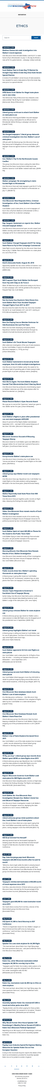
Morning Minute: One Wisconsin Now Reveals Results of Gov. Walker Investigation (20, 552)
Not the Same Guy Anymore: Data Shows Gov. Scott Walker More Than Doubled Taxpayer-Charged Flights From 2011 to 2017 (20, 302)
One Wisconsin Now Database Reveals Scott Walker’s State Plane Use (19, 715)
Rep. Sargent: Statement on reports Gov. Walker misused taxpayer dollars (21, 224)
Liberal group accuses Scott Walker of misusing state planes (20, 673)
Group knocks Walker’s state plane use (17, 456)
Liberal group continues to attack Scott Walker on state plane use (20, 113)
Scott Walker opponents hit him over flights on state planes (20, 651)
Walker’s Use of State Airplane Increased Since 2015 (20, 737)
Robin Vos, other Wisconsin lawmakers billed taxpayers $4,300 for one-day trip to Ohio (20, 962)
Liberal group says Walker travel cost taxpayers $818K (20, 475)
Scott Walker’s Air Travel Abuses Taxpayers (19, 342)
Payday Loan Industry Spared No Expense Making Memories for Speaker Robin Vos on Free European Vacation (21, 1047)
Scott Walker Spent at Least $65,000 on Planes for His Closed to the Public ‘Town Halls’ (21, 532)
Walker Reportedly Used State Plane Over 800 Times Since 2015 (20, 495)
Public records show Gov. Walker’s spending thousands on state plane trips (19, 572)
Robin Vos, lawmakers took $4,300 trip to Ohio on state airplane (21, 984)
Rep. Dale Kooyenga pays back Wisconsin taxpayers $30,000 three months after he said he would (21, 859)
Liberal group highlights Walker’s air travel (19, 630)
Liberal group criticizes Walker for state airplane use (21, 611)
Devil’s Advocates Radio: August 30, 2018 (18, 263)
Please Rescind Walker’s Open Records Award (20, 401)
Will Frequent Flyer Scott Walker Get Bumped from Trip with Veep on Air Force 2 (20, 281)
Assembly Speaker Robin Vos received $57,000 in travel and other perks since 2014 (21, 1004)
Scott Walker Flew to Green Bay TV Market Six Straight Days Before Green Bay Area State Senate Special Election (22, 72)
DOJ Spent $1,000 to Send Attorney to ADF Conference (18, 922)
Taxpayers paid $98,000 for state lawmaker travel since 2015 (21, 902)
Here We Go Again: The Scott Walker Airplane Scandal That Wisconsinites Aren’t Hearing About (21, 383)
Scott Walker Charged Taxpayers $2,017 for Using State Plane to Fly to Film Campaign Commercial (21, 244)
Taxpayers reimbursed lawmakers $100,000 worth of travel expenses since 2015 (21, 883)
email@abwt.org (22, 1081)
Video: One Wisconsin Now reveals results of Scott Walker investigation (21, 512)
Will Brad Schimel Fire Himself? (14, 838)
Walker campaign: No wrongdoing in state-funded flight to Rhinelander (19, 182)
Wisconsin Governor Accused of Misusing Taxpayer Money (18, 437)
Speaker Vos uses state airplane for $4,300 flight (21, 943)
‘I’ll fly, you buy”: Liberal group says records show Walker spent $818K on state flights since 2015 (21, 757)
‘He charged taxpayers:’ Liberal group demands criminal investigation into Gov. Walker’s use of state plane (21, 136)
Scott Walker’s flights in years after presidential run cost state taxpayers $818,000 (21, 418)
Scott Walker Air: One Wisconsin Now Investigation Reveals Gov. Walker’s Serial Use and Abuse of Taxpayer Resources (20, 798)
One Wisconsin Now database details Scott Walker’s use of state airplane (19, 693)
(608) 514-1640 (22, 1083)
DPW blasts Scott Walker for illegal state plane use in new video (20, 93)
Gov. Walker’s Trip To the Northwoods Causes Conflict (20, 160)
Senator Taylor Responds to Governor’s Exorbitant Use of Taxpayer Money (17, 592)
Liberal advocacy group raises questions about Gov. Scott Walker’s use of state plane (20, 819)
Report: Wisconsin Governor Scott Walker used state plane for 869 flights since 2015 (20, 776)
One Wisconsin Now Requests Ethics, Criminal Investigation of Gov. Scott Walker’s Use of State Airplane (21, 203)
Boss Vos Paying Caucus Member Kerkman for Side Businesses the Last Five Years (20, 323)
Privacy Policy (22, 1086)
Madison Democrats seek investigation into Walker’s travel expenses (19, 51)
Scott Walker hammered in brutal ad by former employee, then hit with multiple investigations (21, 363)
